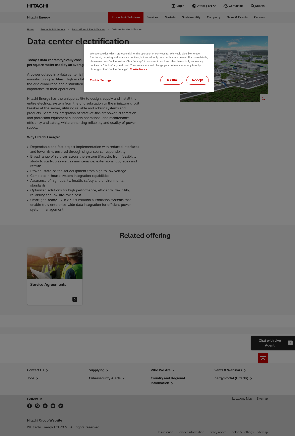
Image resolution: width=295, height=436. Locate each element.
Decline (172, 80)
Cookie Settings (101, 80)
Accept (197, 80)
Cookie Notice (138, 69)
